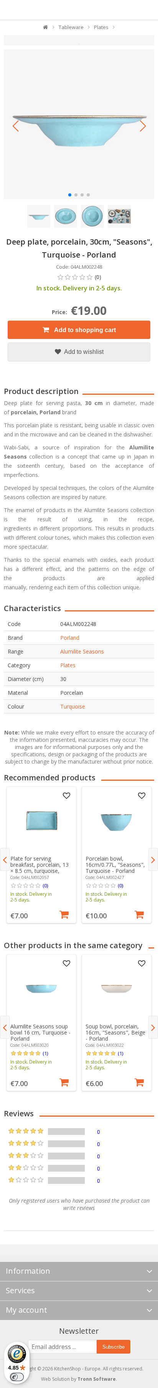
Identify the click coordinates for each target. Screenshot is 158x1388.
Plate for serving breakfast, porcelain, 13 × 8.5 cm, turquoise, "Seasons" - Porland (39, 867)
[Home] (46, 28)
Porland (69, 637)
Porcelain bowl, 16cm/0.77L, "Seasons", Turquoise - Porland (115, 864)
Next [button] (153, 859)
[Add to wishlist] (66, 796)
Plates (68, 665)
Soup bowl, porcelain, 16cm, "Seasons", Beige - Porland (115, 1032)
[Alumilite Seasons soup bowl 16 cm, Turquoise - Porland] (41, 989)
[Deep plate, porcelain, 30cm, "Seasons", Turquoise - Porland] (79, 124)
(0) (45, 885)
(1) (45, 1053)
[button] (15, 126)
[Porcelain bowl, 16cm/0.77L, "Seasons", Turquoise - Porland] (116, 821)
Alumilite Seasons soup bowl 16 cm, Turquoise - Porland (40, 1032)
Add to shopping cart (84, 330)
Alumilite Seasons (82, 651)
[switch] (17, 1377)
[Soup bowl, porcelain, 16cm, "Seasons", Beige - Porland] (116, 989)
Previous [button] (5, 859)
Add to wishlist (83, 352)
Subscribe (113, 1347)
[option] (41, 855)
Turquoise (72, 706)
